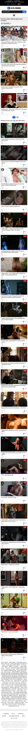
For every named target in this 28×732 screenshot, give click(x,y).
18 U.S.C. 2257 (14, 718)
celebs (10, 666)
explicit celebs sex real (10, 670)
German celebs (10, 702)
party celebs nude (21, 670)
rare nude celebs (21, 704)
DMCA (23, 716)
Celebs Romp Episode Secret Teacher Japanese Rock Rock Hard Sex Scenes (13, 697)
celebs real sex (17, 680)
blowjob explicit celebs (6, 692)
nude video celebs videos (13, 665)
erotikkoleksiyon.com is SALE (11, 2)
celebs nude (7, 667)
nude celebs (12, 662)
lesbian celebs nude (14, 687)
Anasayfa (6, 713)
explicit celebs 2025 (5, 663)
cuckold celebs (4, 699)
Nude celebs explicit (21, 662)
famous (14, 691)
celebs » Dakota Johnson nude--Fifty (9, 704)
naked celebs (22, 695)
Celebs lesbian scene (14, 706)
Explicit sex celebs (19, 702)
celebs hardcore (19, 700)
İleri (17, 117)
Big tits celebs (6, 697)
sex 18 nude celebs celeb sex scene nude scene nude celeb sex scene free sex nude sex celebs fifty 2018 (14, 694)
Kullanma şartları (14, 716)
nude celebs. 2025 (9, 680)
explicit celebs (4, 662)
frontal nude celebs (9, 686)
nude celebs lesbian (6, 672)
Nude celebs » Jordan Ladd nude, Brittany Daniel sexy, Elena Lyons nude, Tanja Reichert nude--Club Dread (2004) (14, 685)
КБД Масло (10, 0)
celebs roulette (24, 687)
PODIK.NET (21, 2)
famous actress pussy (21, 691)
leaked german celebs (10, 669)
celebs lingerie (20, 689)
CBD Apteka (17, 0)
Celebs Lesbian (11, 699)
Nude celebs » (16, 666)
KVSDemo (12, 729)
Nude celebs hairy (6, 688)
